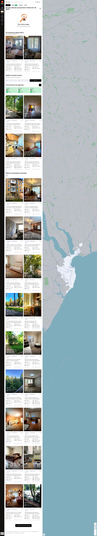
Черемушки (9, 60)
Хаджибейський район (34, 531)
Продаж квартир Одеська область (14, 531)
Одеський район (23, 531)
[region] (70, 268)
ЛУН (6, 531)
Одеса (8, 62)
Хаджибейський (14, 60)
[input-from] (11, 80)
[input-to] (23, 80)
